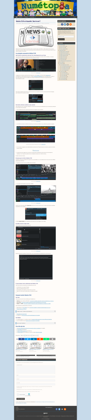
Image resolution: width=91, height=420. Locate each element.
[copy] (55, 311)
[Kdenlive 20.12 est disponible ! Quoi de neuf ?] (49, 345)
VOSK (38, 75)
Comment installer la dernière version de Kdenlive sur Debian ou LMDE (37, 303)
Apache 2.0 (48, 75)
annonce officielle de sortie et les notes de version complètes (28, 328)
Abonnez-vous (61, 39)
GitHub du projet (38, 332)
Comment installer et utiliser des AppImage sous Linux (39, 307)
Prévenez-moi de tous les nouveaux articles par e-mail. (28, 391)
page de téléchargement (22, 330)
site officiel (25, 307)
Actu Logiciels (23, 19)
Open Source (36, 335)
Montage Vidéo (29, 335)
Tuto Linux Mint (64, 74)
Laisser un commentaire (45, 23)
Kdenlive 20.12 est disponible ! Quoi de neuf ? (48, 349)
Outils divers (62, 59)
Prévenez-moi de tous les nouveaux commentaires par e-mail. (29, 389)
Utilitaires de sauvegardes (65, 60)
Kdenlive (23, 335)
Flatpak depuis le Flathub (21, 308)
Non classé (61, 62)
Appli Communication (64, 54)
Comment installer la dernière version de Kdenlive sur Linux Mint (33, 302)
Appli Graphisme (63, 55)
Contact (17, 410)
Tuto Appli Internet (65, 67)
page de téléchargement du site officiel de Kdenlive (42, 319)
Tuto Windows (63, 79)
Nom (17, 375)
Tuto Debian (63, 72)
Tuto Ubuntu (63, 76)
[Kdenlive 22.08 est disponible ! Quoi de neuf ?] (35, 345)
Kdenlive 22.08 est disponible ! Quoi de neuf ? (34, 349)
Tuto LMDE (63, 75)
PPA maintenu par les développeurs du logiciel (31, 315)
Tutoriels (26, 17)
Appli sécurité (63, 58)
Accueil (17, 407)
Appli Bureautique (63, 52)
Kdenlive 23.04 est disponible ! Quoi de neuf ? (21, 349)
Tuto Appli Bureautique (65, 66)
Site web (18, 382)
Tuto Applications (63, 64)
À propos (17, 408)
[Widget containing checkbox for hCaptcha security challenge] (23, 394)
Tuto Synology (63, 78)
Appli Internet (63, 56)
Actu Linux (62, 47)
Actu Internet (63, 46)
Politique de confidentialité (20, 409)
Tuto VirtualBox (64, 70)
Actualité (21, 17)
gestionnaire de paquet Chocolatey (32, 320)
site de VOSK (20, 332)
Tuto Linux (62, 71)
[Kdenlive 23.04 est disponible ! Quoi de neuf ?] (22, 345)
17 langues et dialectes (38, 76)
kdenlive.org (38, 72)
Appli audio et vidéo (64, 51)
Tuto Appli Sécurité (65, 68)
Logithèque (32, 17)
